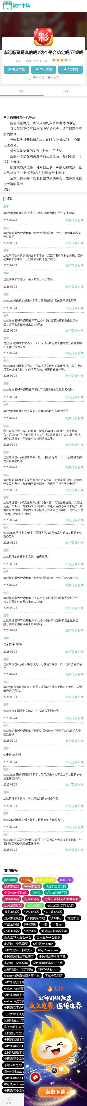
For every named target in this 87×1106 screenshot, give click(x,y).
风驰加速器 (11, 899)
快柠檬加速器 (53, 912)
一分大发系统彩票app (18, 1014)
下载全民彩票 (54, 975)
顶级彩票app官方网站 (18, 969)
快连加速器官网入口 (60, 905)
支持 (68, 220)
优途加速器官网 (56, 892)
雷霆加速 (73, 918)
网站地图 (10, 880)
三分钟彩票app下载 (17, 1071)
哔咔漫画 (30, 924)
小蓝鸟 (36, 892)
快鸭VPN (30, 931)
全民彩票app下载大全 (18, 950)
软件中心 (56, 918)
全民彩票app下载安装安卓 (21, 1046)
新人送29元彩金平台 (17, 937)
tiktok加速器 (32, 886)
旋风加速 (65, 880)
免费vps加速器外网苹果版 (61, 899)
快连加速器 (34, 905)
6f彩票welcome (43, 943)
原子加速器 (11, 912)
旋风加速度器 (45, 880)
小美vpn (58, 924)
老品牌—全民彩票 (16, 943)
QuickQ (26, 880)
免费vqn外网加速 (15, 892)
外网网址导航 (36, 918)
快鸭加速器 (31, 912)
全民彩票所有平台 (16, 995)
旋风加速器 (31, 899)
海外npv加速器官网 (54, 931)
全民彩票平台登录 (48, 937)
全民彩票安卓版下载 (52, 956)
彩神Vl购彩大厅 (48, 969)
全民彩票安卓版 (14, 982)
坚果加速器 (11, 886)
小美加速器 (11, 931)
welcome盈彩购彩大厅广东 (22, 975)
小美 (44, 924)
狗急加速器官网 (55, 886)
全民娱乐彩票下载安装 (19, 956)
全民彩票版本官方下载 (48, 963)
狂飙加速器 (11, 924)
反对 (77, 220)
